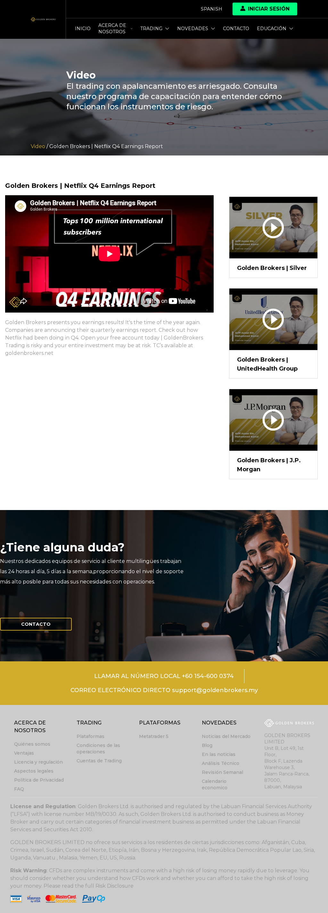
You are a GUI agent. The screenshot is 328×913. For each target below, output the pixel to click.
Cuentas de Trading (99, 761)
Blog (207, 745)
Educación (271, 28)
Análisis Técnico (220, 763)
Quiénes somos (32, 744)
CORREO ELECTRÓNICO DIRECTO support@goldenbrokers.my (164, 690)
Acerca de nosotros (112, 28)
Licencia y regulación (38, 762)
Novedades (192, 28)
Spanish (211, 9)
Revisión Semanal (222, 772)
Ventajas (24, 753)
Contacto (236, 28)
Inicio (83, 28)
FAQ (19, 789)
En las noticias (218, 754)
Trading (151, 28)
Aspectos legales (33, 771)
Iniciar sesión (269, 9)
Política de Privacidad (39, 780)
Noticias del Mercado (226, 736)
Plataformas (90, 736)
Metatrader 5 (153, 736)
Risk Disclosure (114, 886)
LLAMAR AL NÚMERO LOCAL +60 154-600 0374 (164, 676)
